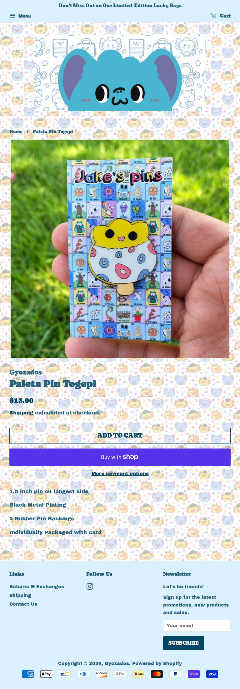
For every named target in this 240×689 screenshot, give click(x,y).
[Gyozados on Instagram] (89, 587)
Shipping (21, 412)
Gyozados (117, 663)
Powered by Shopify (157, 663)
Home (15, 131)
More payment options (120, 473)
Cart (225, 15)
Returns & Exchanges (36, 586)
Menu (24, 16)
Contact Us (23, 604)
